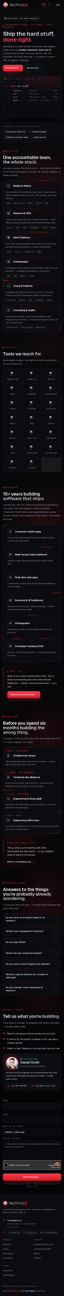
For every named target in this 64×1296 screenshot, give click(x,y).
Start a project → (13, 68)
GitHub (36, 1253)
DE (49, 4)
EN (44, 4)
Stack (6, 1249)
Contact (37, 1258)
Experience (8, 1253)
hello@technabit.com (43, 1244)
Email (6, 1114)
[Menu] (58, 5)
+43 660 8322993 (42, 1249)
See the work (33, 68)
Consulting (8, 1258)
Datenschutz (9, 1275)
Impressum (8, 1270)
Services (7, 1244)
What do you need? (13, 1126)
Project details (12, 1138)
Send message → (32, 1176)
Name (5, 1101)
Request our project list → (23, 694)
